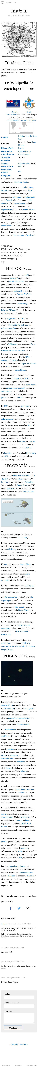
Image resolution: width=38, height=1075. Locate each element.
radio (21, 792)
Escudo (29, 112)
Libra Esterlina (24, 163)
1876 (27, 357)
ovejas (28, 447)
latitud (20, 479)
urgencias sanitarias (16, 866)
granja (4, 841)
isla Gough (22, 537)
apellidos (5, 736)
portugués (14, 278)
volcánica (25, 406)
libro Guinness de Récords (24, 235)
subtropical (30, 585)
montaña (5, 580)
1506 (26, 275)
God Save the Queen (28, 120)
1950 (26, 378)
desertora (4, 924)
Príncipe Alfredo (8, 310)
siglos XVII (12, 318)
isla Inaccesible (10, 597)
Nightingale (29, 197)
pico (5, 564)
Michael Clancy (24, 151)
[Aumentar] (2, 531)
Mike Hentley (23, 154)
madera (24, 848)
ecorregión (5, 643)
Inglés (20, 148)
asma (3, 755)
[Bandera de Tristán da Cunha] (13, 106)
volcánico (11, 549)
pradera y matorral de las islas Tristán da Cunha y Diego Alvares (18, 646)
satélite (4, 814)
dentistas (30, 876)
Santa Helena (28, 209)
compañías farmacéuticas (19, 718)
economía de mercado (15, 388)
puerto (19, 820)
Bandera (14, 112)
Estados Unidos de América (13, 350)
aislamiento (9, 708)
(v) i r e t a (11, 3)
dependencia (6, 209)
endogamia (29, 708)
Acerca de (6, 1065)
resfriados (20, 761)
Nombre (7, 994)
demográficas (7, 705)
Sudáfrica (11, 488)
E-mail (12, 1003)
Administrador (7, 154)
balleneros (12, 344)
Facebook (10, 908)
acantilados (6, 225)
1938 (7, 366)
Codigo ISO (6, 175)
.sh (19, 171)
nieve (27, 574)
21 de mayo (31, 453)
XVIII (21, 318)
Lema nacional (11, 114)
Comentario (8, 1011)
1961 (6, 406)
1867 (6, 313)
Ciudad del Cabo (26, 872)
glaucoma (14, 755)
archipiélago (28, 187)
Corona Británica (24, 294)
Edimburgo (23, 303)
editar (29, 269)
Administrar (32, 1065)
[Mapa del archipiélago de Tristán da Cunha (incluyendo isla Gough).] (17, 526)
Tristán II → (24, 1044)
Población (5, 160)
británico (5, 190)
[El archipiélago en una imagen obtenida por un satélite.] (17, 685)
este (20, 857)
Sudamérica (22, 485)
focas (33, 344)
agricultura (6, 391)
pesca (3, 397)
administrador (7, 817)
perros (32, 441)
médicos (11, 876)
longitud (4, 482)
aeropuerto (25, 817)
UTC (20, 166)
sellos (19, 397)
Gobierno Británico (9, 360)
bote (27, 820)
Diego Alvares (19, 203)
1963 (30, 425)
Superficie (5, 157)
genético (10, 749)
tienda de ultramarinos (24, 789)
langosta (17, 378)
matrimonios (10, 729)
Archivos (19, 1065)
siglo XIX (18, 291)
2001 (6, 456)
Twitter (19, 908)
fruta (20, 851)
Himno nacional (13, 120)
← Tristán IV (13, 1044)
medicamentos (23, 724)
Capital (4, 137)
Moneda (4, 163)
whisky (24, 771)
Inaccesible (17, 197)
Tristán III (19, 11)
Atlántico (10, 200)
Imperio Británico (28, 363)
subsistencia (31, 385)
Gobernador (6, 151)
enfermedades (7, 419)
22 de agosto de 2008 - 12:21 (19, 16)
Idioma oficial (7, 148)
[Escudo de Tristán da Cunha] (29, 109)
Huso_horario (7, 166)
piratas (22, 441)
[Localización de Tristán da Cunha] (21, 133)
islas (30, 190)
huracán (7, 453)
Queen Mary (25, 564)
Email (27, 908)
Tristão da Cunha (21, 182)
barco (8, 768)
